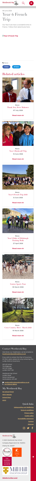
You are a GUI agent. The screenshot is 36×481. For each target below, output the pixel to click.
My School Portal (8, 392)
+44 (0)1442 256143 (10, 384)
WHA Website (7, 394)
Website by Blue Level (9, 478)
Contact (31, 421)
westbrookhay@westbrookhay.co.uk (17, 382)
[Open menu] (31, 3)
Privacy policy (29, 413)
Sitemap (31, 424)
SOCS (4, 400)
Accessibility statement (26, 418)
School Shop (6, 397)
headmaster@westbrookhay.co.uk (14, 354)
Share (6, 66)
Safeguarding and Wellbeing (24, 407)
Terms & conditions (27, 410)
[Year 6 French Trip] (18, 46)
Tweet (17, 66)
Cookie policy (29, 416)
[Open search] (23, 3)
